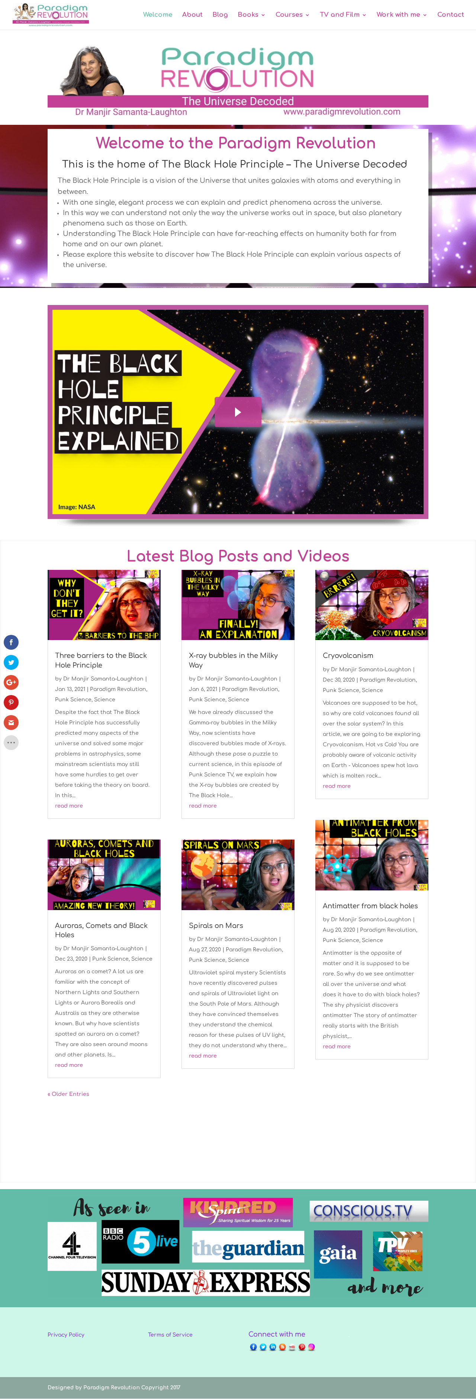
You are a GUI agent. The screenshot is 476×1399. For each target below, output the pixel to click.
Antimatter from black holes (370, 906)
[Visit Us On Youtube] (292, 1350)
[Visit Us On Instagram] (311, 1350)
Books (248, 15)
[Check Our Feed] (282, 1350)
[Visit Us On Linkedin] (272, 1350)
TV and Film (340, 15)
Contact (450, 15)
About (192, 15)
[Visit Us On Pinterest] (301, 1350)
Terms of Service (170, 1335)
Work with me (398, 15)
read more (69, 806)
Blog (220, 15)
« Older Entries (68, 1094)
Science (104, 699)
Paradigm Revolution (118, 689)
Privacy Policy (66, 1335)
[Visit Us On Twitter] (263, 1350)
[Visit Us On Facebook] (253, 1350)
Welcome (158, 15)
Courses (289, 15)
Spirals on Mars (216, 925)
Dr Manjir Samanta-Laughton (103, 679)
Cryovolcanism (348, 655)
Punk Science (73, 699)
